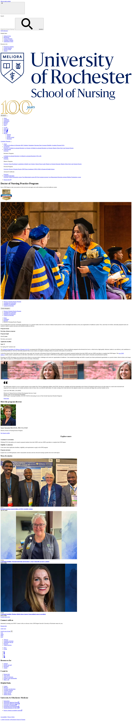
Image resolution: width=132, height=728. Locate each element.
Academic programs (8, 641)
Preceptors (9, 138)
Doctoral (6, 320)
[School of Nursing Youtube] (4, 657)
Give (5, 132)
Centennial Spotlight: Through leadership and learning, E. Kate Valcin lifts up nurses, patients (25, 561)
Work (5, 130)
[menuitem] (67, 301)
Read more (6, 378)
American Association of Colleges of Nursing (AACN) (16, 349)
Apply (5, 129)
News (5, 125)
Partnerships (7, 701)
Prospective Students (9, 46)
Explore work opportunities (10, 678)
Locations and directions (9, 689)
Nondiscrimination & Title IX (11, 708)
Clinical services (8, 645)
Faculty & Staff (7, 49)
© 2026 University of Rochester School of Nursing (13, 719)
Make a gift (6, 679)
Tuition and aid (7, 693)
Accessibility (4, 717)
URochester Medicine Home (11, 702)
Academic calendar (8, 690)
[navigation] (7, 631)
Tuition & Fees (7, 36)
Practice (5, 123)
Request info (4, 626)
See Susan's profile (5, 433)
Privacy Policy (11, 717)
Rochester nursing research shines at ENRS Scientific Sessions (17, 509)
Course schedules (8, 691)
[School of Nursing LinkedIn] (4, 655)
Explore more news (5, 617)
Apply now (3, 628)
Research (6, 122)
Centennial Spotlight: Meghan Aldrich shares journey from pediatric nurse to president (23, 614)
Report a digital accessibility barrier (12, 710)
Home (5, 318)
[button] (4, 30)
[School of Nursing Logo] (66, 99)
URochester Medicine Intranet (11, 703)
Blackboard (6, 37)
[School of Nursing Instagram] (4, 654)
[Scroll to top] (12, 631)
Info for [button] (5, 133)
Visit (5, 127)
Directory (6, 687)
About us (6, 639)
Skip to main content (6, 1)
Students (9, 134)
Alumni (5, 50)
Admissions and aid (8, 642)
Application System (8, 41)
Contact (5, 686)
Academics (6, 119)
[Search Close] (13, 8)
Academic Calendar (8, 40)
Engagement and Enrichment (11, 706)
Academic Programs (5, 141)
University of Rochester (9, 705)
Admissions (6, 121)
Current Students (8, 48)
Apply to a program (8, 677)
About (5, 118)
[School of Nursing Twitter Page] (4, 653)
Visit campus (7, 675)
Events (5, 649)
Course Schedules (8, 38)
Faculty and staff (8, 665)
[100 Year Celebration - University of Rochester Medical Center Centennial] (18, 114)
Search (4, 115)
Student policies (7, 694)
